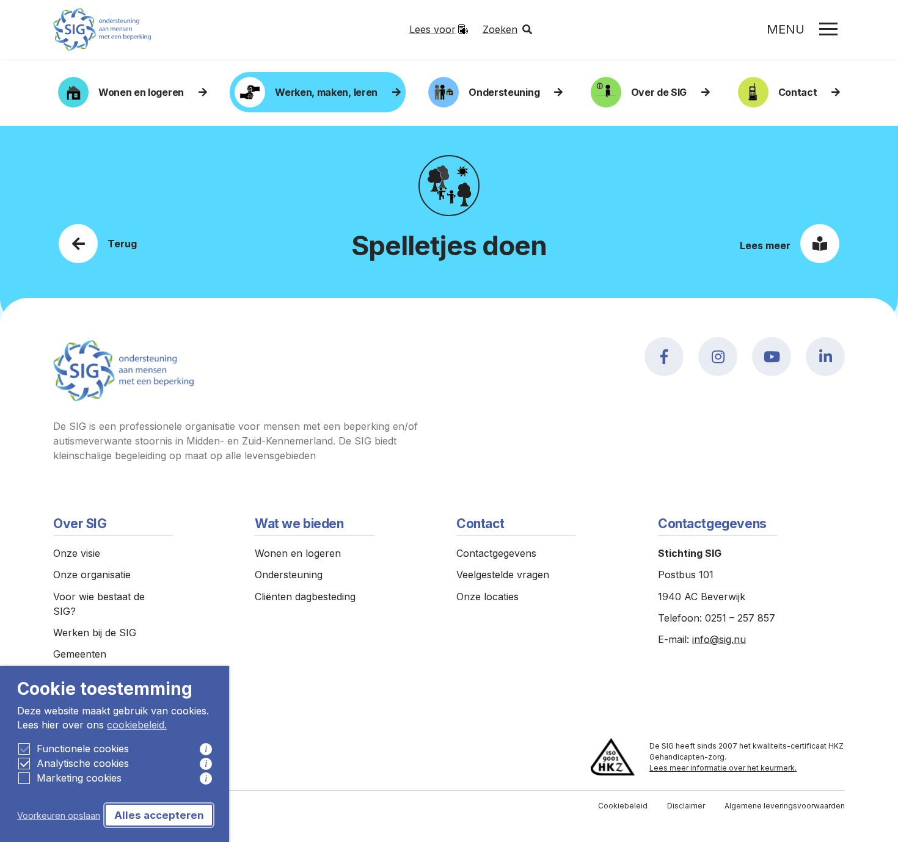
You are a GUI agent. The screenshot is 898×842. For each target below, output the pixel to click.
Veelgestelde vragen (502, 574)
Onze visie (76, 553)
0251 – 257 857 (740, 618)
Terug (122, 244)
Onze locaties (487, 596)
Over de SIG (659, 92)
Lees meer (765, 245)
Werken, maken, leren (326, 92)
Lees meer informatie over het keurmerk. (723, 767)
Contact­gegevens (496, 553)
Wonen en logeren (141, 92)
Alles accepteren (159, 815)
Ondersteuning (289, 574)
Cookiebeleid (623, 805)
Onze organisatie (92, 574)
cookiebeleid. (137, 725)
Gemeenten (79, 654)
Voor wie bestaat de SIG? (99, 603)
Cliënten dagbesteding (305, 596)
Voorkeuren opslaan (58, 815)
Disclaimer (686, 805)
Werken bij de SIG (94, 632)
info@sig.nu (719, 639)
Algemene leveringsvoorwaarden (785, 805)
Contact (797, 92)
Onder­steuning (504, 92)
